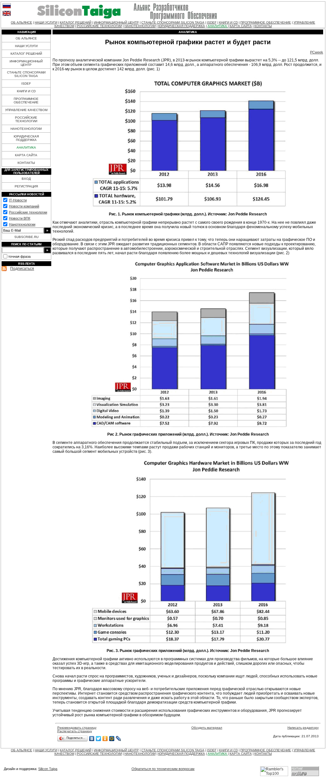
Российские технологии (28, 212)
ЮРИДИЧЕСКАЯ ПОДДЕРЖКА (181, 26)
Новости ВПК (19, 218)
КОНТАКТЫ (263, 26)
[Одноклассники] (105, 738)
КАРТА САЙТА (241, 26)
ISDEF (211, 22)
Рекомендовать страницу (76, 727)
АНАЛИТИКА (218, 26)
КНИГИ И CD (228, 22)
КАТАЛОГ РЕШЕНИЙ (75, 22)
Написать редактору (303, 727)
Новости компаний (24, 206)
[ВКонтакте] (92, 738)
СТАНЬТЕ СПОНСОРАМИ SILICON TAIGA (172, 22)
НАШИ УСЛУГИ (46, 22)
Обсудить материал (206, 727)
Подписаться (22, 268)
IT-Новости (18, 200)
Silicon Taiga (47, 769)
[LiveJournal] (118, 738)
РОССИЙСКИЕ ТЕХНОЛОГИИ (99, 26)
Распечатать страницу (74, 731)
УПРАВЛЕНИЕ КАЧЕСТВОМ (26, 110)
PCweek (316, 52)
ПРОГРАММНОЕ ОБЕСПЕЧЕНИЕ (265, 22)
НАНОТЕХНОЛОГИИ (140, 26)
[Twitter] (98, 738)
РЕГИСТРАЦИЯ (26, 186)
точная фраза (19, 256)
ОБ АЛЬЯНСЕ (21, 22)
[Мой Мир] (112, 738)
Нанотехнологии (22, 224)
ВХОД (26, 178)
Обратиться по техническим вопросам (163, 769)
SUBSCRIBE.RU (26, 237)
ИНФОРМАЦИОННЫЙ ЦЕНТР (116, 22)
